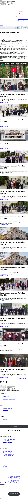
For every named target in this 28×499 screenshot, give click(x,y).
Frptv (4, 465)
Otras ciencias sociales (8, 454)
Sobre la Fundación (23, 9)
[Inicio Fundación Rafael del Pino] (7, 4)
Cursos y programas (7, 442)
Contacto (12, 481)
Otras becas (21, 20)
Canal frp (21, 11)
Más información (4, 102)
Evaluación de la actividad (9, 399)
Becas (1, 25)
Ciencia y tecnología (8, 455)
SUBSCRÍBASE (14, 494)
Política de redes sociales (15, 478)
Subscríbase (14, 426)
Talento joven (6, 440)
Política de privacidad (15, 476)
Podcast (5, 466)
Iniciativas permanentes (8, 421)
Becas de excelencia (7, 408)
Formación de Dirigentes (9, 439)
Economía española (7, 451)
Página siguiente (23, 378)
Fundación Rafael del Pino (6, 482)
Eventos (5, 419)
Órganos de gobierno (8, 397)
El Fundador (6, 396)
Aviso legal (12, 474)
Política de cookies (14, 477)
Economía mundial (7, 453)
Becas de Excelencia (23, 19)
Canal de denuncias (14, 480)
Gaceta (4, 467)
